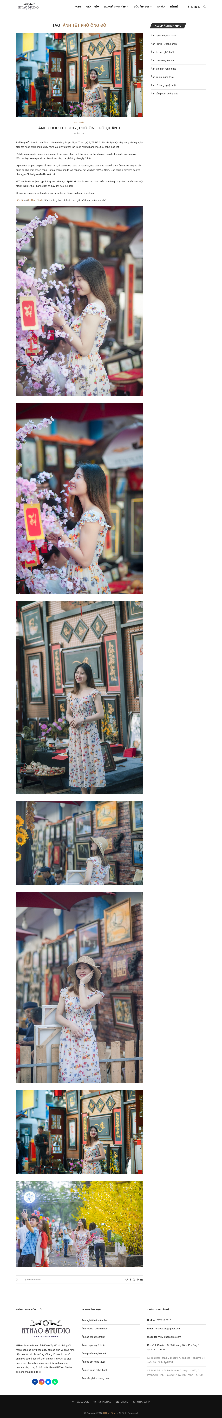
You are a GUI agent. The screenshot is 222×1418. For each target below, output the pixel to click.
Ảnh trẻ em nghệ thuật (162, 77)
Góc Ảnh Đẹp (141, 6)
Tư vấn (161, 6)
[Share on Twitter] (134, 1279)
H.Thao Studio (35, 200)
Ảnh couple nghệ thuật (162, 60)
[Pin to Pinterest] (138, 1279)
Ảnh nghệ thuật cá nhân (163, 35)
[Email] (196, 6)
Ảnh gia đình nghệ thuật (163, 68)
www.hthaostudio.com (169, 1336)
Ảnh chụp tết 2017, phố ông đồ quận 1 (79, 128)
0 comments (34, 1279)
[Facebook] (188, 6)
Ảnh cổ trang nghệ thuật (163, 85)
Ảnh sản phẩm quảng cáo (164, 93)
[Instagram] (192, 6)
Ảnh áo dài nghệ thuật (162, 52)
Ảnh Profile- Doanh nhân (164, 43)
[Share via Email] (141, 1279)
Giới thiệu (92, 6)
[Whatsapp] (199, 6)
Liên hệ (20, 200)
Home (78, 6)
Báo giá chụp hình (115, 6)
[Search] (204, 6)
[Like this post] (126, 1279)
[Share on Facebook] (130, 1279)
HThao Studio (110, 1413)
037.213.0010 (159, 1320)
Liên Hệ (174, 6)
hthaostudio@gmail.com (168, 1328)
